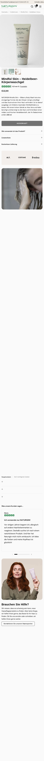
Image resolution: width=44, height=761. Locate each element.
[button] (32, 6)
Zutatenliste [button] (6, 138)
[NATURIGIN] (9, 6)
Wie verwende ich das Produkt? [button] (13, 131)
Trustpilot (23, 86)
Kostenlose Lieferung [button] (9, 144)
